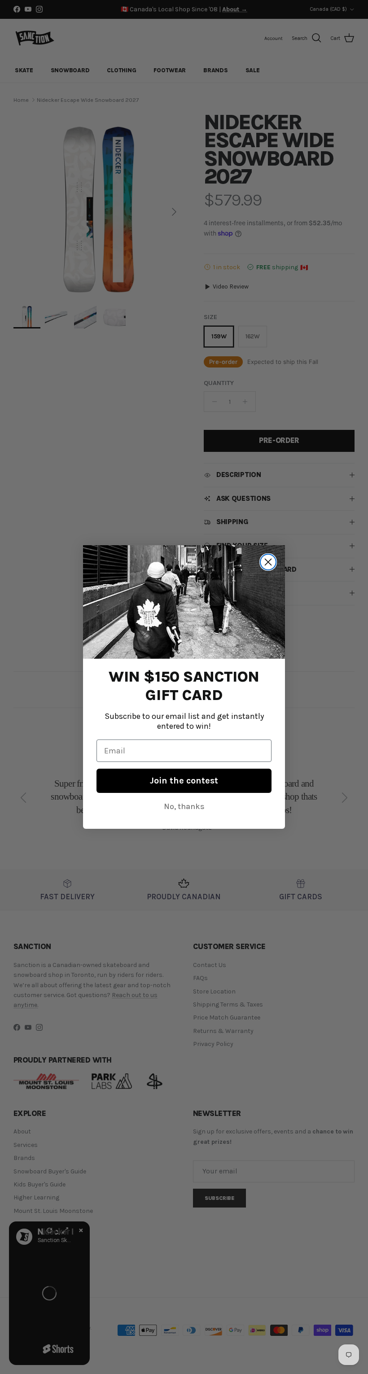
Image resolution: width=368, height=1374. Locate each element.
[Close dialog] (268, 562)
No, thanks (184, 806)
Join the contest (184, 780)
